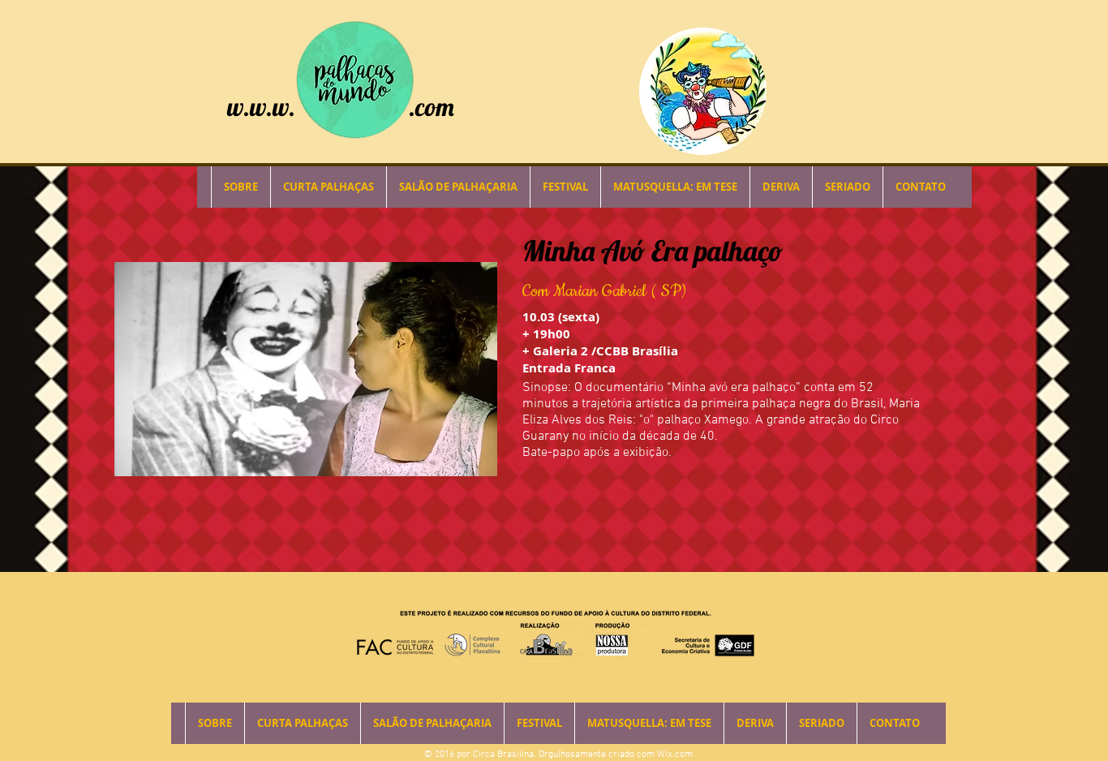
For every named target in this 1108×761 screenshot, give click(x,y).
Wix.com (675, 754)
